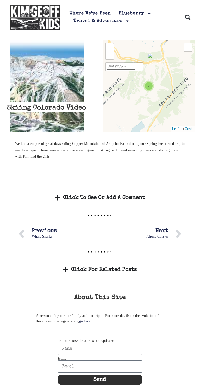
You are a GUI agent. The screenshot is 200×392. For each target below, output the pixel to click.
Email (62, 358)
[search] (121, 67)
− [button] (109, 55)
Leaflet (177, 129)
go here (84, 321)
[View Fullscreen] (188, 47)
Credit (189, 129)
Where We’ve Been (90, 13)
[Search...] (139, 67)
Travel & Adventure (97, 21)
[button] (188, 17)
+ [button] (109, 47)
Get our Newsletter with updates (86, 341)
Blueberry (131, 13)
